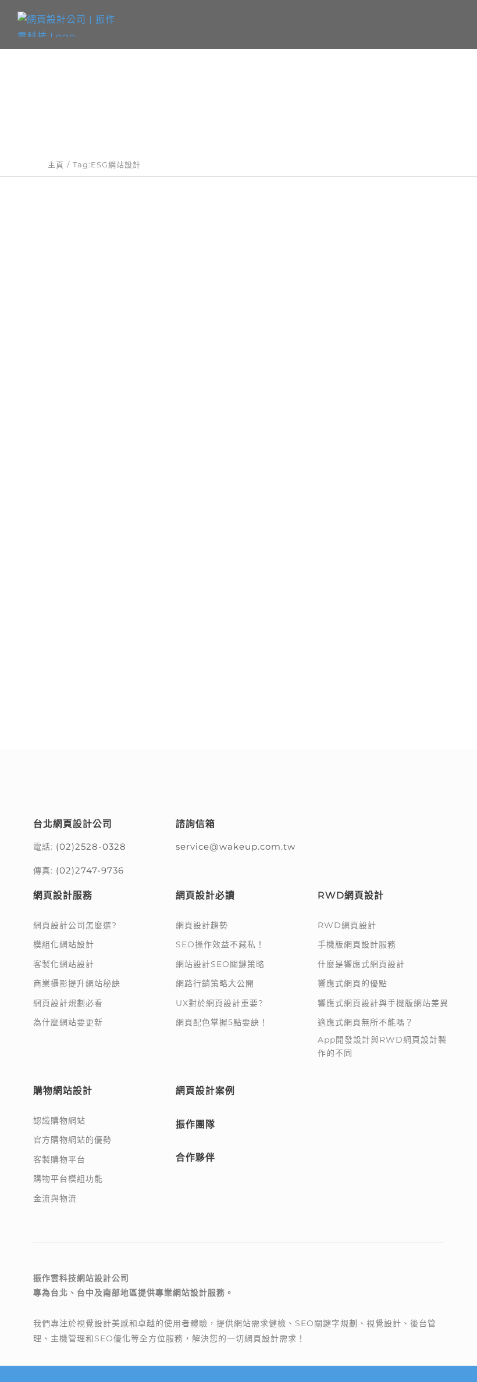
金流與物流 (55, 1198)
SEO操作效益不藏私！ (220, 944)
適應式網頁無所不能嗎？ (366, 1022)
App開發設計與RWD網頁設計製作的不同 (382, 1046)
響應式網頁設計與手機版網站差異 (383, 1003)
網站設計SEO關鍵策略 (220, 964)
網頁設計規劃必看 (68, 1003)
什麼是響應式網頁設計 (361, 964)
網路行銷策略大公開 (215, 983)
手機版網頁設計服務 (357, 944)
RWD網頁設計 (347, 925)
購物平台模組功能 (68, 1178)
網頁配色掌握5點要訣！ (222, 1022)
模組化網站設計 (63, 944)
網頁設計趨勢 (202, 925)
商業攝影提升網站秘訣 (76, 983)
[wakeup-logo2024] (94, 777)
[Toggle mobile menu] (455, 23)
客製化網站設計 (63, 964)
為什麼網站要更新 (68, 1022)
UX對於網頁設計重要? (220, 1003)
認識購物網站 (59, 1120)
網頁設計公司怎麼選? (75, 925)
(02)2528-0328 (91, 846)
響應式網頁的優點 (352, 983)
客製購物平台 (59, 1159)
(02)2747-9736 (90, 870)
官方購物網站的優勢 (72, 1139)
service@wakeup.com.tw (236, 846)
